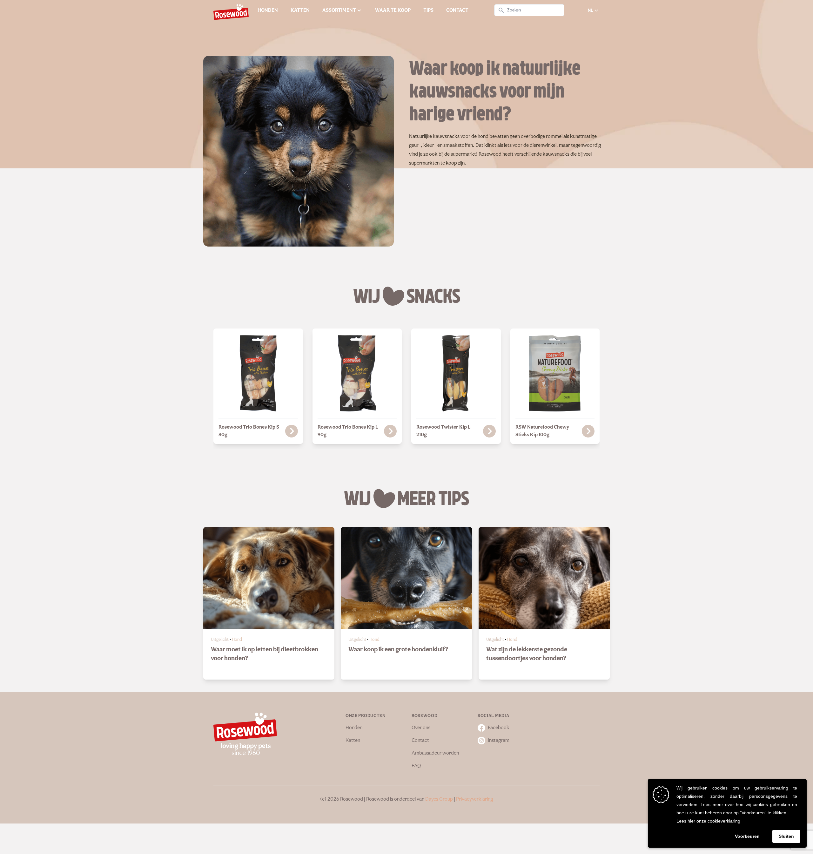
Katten (353, 740)
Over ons (421, 727)
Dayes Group (439, 799)
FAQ (416, 766)
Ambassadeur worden (435, 753)
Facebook (498, 727)
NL (590, 10)
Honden (354, 727)
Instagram (498, 740)
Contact (420, 740)
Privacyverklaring (474, 799)
